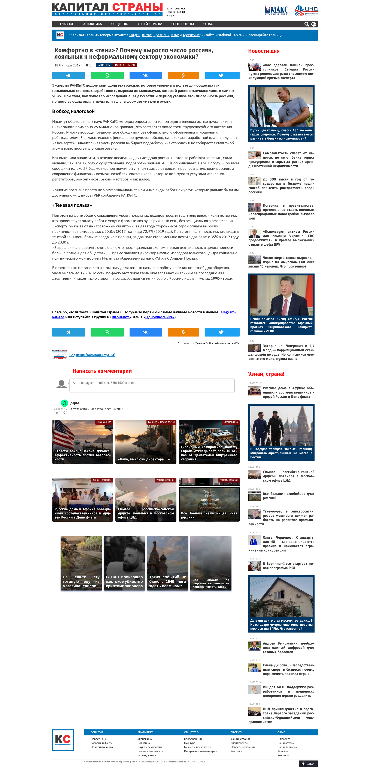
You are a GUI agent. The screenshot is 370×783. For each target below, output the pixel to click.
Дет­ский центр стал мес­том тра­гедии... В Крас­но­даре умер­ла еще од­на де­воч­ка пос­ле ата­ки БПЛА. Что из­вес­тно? (281, 624)
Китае (147, 35)
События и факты (101, 743)
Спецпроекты (183, 24)
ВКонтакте (121, 317)
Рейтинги (237, 751)
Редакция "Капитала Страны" (92, 355)
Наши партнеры (287, 747)
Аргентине (191, 35)
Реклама (283, 751)
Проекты (237, 732)
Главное (67, 24)
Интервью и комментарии (200, 751)
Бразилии (162, 35)
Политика (143, 743)
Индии (134, 35)
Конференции (193, 739)
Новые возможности (150, 751)
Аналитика (92, 24)
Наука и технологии (150, 747)
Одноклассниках (160, 317)
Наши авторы (286, 743)
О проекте (284, 739)
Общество (119, 24)
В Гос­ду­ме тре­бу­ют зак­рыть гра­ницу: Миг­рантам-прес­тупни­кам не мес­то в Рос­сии (281, 453)
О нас (208, 24)
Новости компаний (243, 747)
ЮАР (175, 35)
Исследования (146, 755)
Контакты (283, 755)
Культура (189, 743)
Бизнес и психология (161, 422)
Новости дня (264, 51)
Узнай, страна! (150, 24)
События (97, 732)
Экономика (104, 422)
